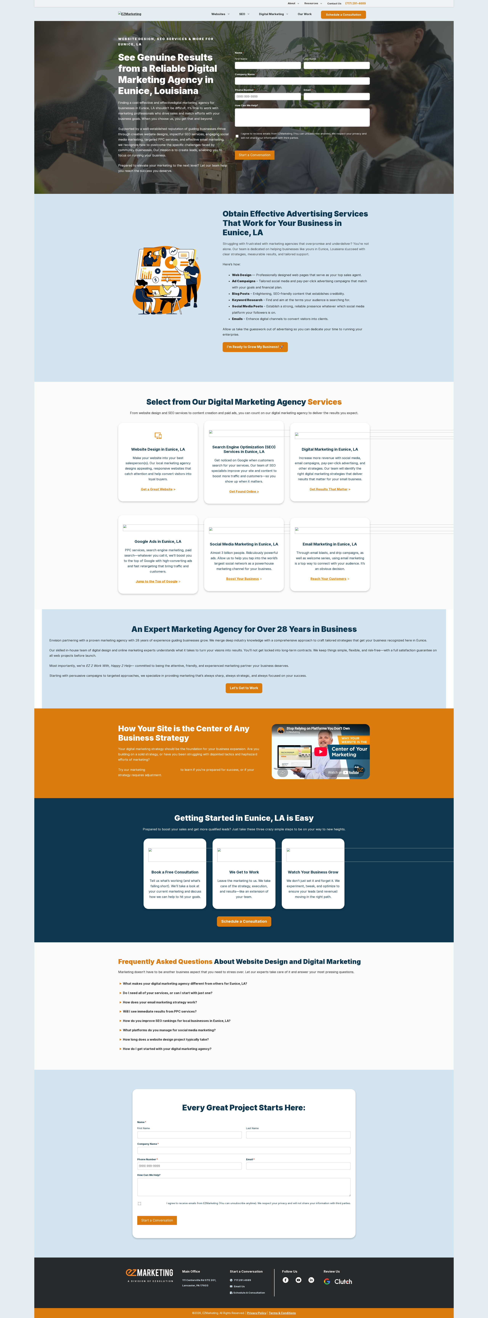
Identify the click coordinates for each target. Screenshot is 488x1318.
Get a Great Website (157, 489)
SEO (242, 14)
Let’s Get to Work (244, 688)
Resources (311, 3)
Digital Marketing (271, 14)
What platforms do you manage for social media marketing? (169, 1030)
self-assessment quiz (163, 770)
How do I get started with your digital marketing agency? (167, 1049)
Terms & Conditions (282, 1313)
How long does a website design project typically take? (166, 1039)
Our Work (305, 14)
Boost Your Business (242, 579)
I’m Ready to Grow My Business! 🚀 (255, 347)
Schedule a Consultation (343, 14)
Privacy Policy (256, 1313)
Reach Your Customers (328, 579)
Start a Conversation (254, 155)
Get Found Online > (244, 491)
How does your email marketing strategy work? (160, 1002)
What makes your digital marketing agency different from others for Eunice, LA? (185, 983)
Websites (218, 14)
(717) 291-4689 (355, 3)
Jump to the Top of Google (156, 581)
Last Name (310, 58)
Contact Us (334, 3)
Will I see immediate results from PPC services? (160, 1011)
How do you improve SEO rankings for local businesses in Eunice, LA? (176, 1021)
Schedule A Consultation (249, 1292)
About (291, 3)
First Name (241, 58)
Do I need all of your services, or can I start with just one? (167, 993)
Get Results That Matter (329, 489)
